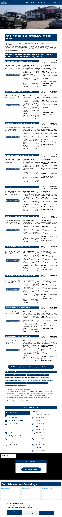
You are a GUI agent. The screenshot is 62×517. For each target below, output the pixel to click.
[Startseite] (4, 2)
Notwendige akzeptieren (15, 512)
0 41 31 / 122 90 (13, 423)
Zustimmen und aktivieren (31, 469)
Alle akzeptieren (46, 513)
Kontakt (56, 2)
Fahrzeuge (29, 2)
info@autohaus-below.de (16, 420)
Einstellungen (30, 513)
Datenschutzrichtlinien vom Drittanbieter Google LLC (35, 465)
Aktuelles (47, 2)
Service (38, 2)
